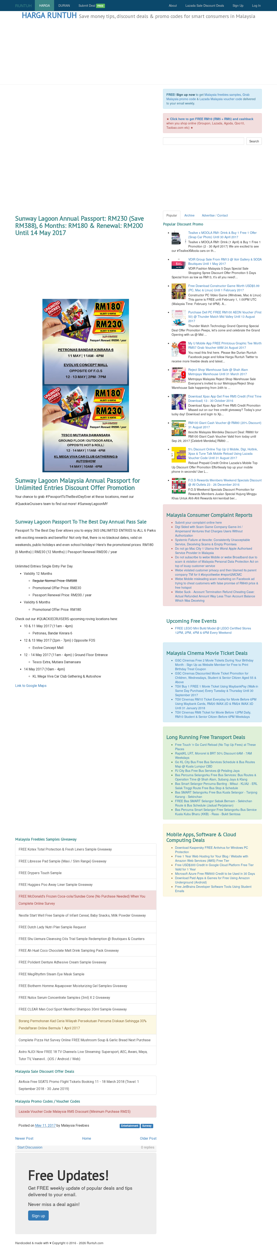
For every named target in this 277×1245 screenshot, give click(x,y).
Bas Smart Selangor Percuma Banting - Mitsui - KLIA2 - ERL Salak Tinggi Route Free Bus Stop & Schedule (216, 785)
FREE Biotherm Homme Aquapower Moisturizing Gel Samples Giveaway (73, 986)
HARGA (44, 5)
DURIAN (64, 5)
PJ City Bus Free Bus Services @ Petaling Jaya (207, 770)
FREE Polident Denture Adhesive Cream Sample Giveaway (62, 962)
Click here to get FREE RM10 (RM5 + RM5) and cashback (211, 119)
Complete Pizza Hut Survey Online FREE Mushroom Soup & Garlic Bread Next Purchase (85, 1040)
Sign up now (185, 94)
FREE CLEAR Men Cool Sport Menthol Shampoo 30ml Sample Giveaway (73, 1009)
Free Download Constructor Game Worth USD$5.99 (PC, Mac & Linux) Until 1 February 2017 (223, 288)
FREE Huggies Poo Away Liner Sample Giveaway (56, 885)
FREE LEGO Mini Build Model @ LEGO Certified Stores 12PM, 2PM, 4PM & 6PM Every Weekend (213, 630)
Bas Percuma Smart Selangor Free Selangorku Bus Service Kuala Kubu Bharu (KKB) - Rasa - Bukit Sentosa (216, 811)
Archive (189, 215)
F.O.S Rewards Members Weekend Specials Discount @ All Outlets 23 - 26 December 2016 (225, 482)
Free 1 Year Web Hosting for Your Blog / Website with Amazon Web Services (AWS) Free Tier (211, 858)
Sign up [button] (38, 1215)
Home (86, 1138)
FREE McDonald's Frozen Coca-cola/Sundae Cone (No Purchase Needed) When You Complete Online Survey (82, 900)
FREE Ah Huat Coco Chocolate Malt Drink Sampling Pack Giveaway (69, 950)
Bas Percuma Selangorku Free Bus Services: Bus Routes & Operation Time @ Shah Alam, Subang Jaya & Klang (215, 777)
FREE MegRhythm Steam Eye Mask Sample (51, 974)
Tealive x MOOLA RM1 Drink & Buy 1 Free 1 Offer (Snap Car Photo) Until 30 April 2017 (222, 234)
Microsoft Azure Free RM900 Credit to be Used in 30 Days (215, 873)
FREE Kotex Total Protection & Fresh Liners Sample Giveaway (65, 849)
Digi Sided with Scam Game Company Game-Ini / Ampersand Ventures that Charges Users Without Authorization (209, 531)
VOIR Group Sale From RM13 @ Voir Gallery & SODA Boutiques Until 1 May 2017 (225, 261)
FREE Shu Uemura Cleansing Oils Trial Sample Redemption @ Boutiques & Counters (82, 939)
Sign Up (238, 5)
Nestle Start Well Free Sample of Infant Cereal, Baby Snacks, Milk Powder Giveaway (82, 915)
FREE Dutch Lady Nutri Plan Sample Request (52, 927)
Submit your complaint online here (198, 522)
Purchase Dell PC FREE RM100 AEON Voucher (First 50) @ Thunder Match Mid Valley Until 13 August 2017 (224, 316)
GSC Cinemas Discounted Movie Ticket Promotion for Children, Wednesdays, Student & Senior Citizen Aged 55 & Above (215, 677)
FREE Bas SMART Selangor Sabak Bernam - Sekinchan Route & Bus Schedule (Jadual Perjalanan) (213, 803)
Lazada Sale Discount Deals (204, 5)
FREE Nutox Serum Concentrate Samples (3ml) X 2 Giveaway (64, 998)
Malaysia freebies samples (223, 94)
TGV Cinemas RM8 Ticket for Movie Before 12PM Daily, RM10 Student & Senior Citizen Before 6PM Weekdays (213, 714)
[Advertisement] (138, 52)
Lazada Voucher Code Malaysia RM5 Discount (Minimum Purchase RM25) (74, 1112)
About (173, 5)
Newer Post (24, 1138)
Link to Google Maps (31, 686)
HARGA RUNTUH (49, 15)
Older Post (148, 1138)
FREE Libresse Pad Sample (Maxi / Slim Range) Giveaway (62, 861)
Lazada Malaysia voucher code (221, 99)
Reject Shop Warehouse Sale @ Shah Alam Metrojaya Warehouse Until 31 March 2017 (218, 371)
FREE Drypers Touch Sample (40, 873)
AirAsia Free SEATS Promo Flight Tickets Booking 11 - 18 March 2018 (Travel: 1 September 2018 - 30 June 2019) (79, 1085)
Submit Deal (91, 5)
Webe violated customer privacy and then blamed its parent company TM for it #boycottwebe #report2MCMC (215, 572)
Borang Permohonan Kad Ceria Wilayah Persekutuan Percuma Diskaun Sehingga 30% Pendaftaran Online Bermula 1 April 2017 (83, 1024)
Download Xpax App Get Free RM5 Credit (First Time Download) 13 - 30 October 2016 (224, 398)
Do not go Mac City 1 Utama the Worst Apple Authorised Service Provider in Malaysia (213, 550)
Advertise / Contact (215, 215)
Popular (171, 215)
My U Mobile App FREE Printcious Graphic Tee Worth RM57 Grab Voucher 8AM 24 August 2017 (225, 345)
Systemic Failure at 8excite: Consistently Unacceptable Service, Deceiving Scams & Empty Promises (212, 542)
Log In (256, 5)
